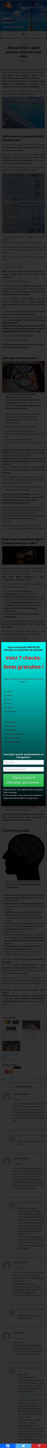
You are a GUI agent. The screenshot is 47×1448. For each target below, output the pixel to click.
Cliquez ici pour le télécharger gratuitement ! (23, 780)
